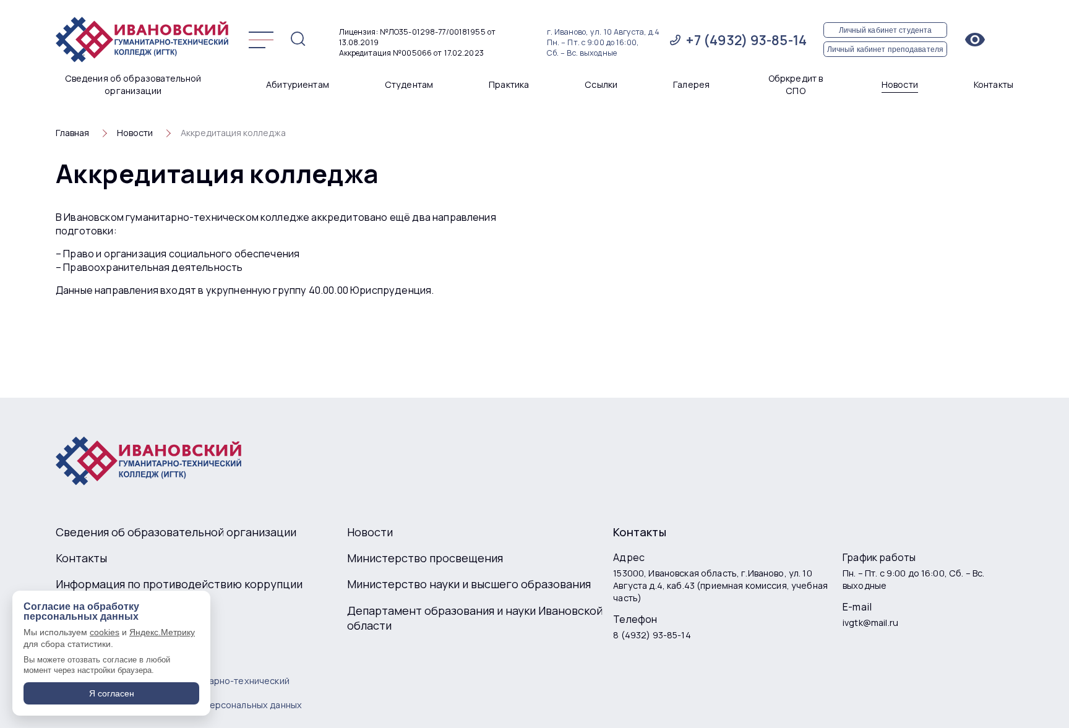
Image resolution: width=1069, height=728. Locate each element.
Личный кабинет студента (885, 30)
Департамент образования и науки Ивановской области (475, 618)
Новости (900, 84)
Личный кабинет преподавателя (885, 49)
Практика (509, 84)
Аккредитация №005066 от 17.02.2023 (411, 53)
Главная (72, 133)
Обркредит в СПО (795, 84)
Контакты (993, 84)
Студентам (409, 84)
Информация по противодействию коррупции (179, 583)
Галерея (691, 84)
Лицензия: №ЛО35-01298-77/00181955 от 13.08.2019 (417, 37)
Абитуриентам (297, 84)
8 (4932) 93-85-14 (651, 635)
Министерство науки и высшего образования (469, 583)
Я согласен (111, 693)
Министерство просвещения (425, 557)
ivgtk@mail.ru (870, 622)
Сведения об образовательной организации (133, 84)
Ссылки (601, 84)
